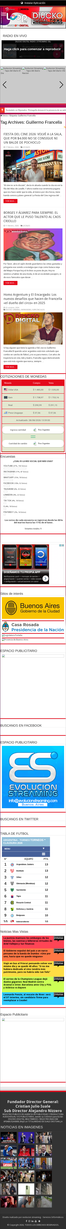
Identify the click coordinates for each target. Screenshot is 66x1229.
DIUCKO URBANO (13, 310)
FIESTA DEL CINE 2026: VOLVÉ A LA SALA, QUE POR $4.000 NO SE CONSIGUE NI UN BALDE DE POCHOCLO (33, 138)
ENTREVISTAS (26, 310)
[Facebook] (26, 1221)
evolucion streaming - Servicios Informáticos (42, 1217)
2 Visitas (58, 979)
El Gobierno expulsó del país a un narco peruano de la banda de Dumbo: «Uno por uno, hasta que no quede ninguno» (27, 953)
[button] (61, 84)
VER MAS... (10, 201)
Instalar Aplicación (34, 3)
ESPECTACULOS (38, 310)
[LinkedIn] (32, 1221)
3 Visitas (58, 938)
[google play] (39, 1221)
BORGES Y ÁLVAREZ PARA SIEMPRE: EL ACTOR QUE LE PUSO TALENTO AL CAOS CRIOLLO (32, 217)
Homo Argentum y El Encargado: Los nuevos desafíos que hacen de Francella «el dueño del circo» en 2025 (33, 299)
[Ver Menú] (4, 14)
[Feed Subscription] (65, 127)
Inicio (5, 115)
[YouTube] (35, 1221)
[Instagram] (29, 1221)
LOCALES (26, 147)
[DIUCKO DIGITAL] (33, 17)
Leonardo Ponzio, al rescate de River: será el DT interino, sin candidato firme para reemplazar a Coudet (27, 997)
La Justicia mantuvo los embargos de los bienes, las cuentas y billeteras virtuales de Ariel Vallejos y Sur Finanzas (28, 941)
